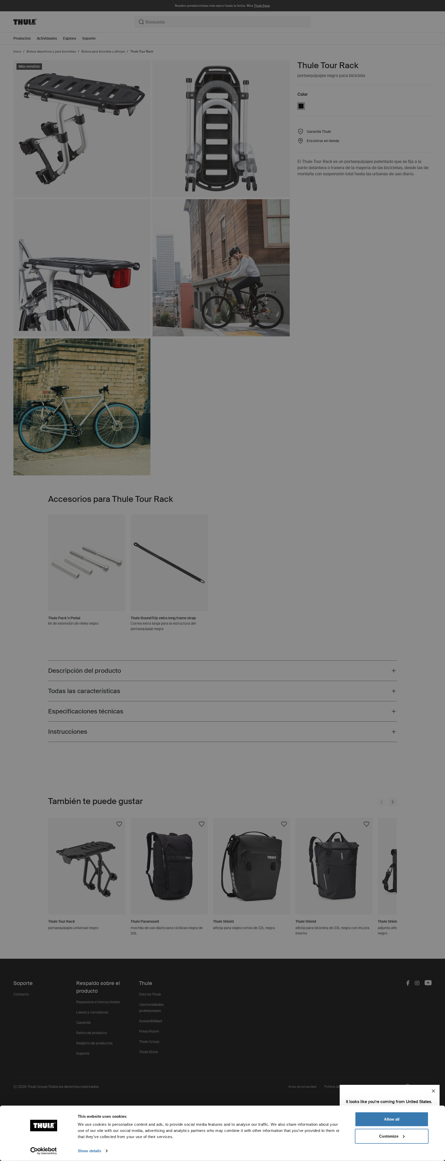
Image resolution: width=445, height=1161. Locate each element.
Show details (89, 1151)
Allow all (391, 1119)
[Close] (433, 1091)
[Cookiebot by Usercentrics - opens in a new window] (43, 1151)
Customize (388, 1136)
